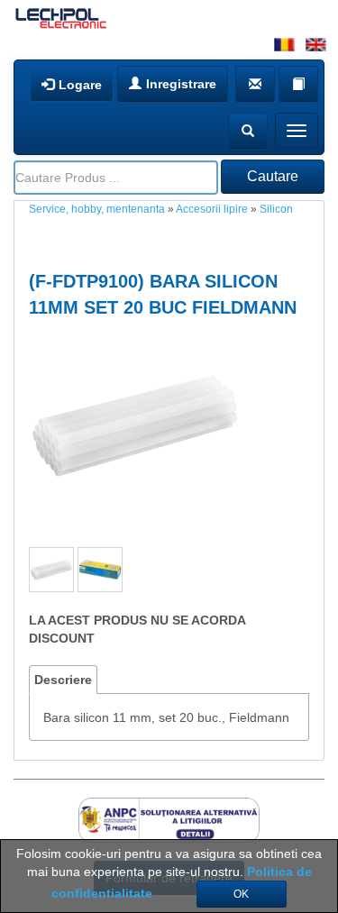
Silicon (276, 209)
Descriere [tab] (63, 679)
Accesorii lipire (212, 209)
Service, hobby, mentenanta (97, 209)
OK (241, 894)
